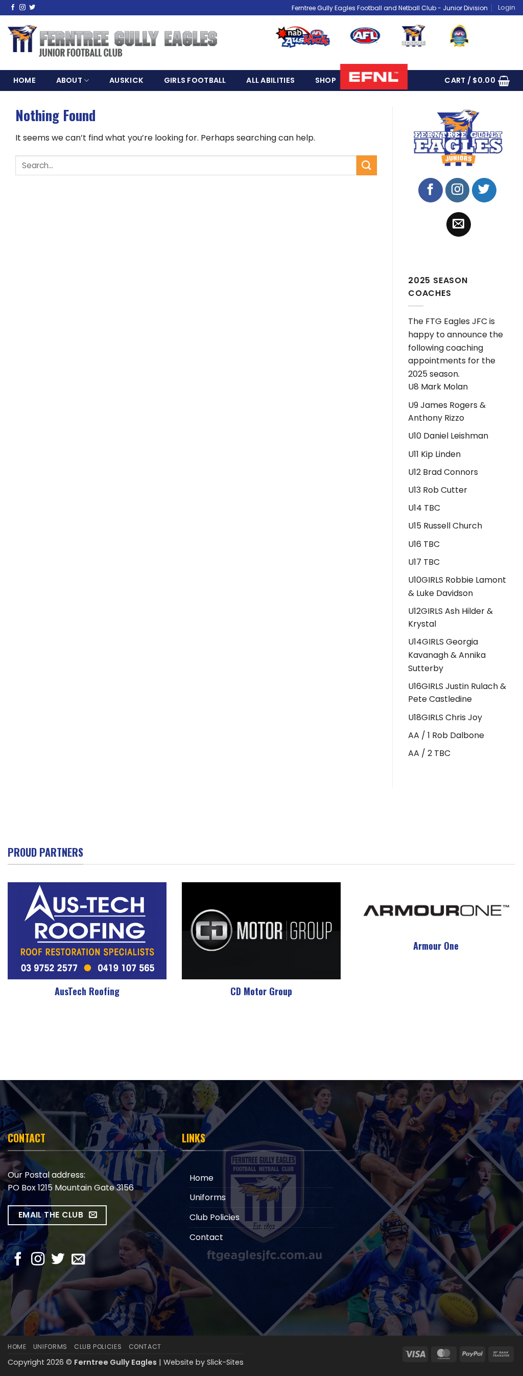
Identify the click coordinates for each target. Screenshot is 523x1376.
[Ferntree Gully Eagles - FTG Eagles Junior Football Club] (112, 43)
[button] (506, 7)
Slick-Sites (225, 1362)
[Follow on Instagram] (22, 7)
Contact (206, 1237)
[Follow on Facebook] (13, 7)
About (69, 80)
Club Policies (214, 1217)
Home (24, 80)
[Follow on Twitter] (32, 7)
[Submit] (366, 165)
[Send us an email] (458, 224)
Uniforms (207, 1197)
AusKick (126, 80)
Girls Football (195, 80)
